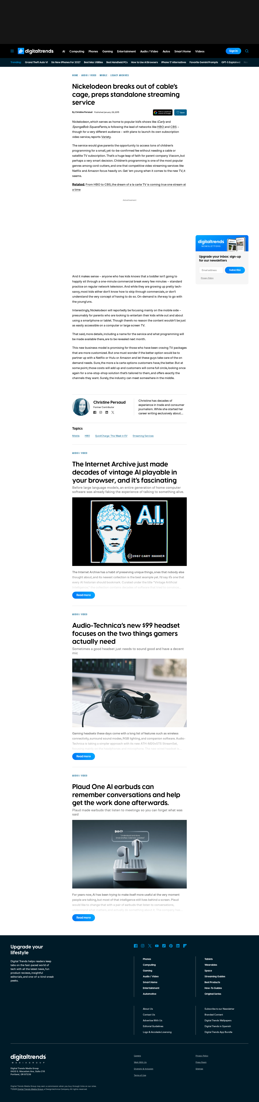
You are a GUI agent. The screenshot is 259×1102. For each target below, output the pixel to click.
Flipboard (185, 946)
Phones (147, 959)
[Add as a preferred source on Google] (162, 112)
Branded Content (214, 1014)
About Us (148, 1008)
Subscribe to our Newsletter (219, 1008)
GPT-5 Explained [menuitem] (230, 62)
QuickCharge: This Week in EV (111, 435)
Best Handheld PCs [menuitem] (117, 62)
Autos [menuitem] (166, 51)
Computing (149, 965)
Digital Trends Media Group (30, 1089)
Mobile (75, 435)
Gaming (147, 971)
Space (208, 971)
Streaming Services (143, 435)
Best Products (212, 982)
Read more (83, 595)
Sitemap (199, 1068)
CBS (173, 127)
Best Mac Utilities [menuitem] (93, 62)
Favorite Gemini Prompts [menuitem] (204, 62)
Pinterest (171, 946)
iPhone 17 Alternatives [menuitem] (173, 62)
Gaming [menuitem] (107, 51)
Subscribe (235, 270)
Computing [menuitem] (76, 51)
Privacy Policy (207, 278)
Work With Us (140, 1062)
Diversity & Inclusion (143, 1068)
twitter (112, 412)
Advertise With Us (152, 1020)
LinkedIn (178, 946)
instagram (100, 412)
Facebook (135, 946)
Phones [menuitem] (93, 51)
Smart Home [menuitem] (182, 51)
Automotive (149, 994)
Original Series (213, 994)
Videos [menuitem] (199, 51)
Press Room (201, 1062)
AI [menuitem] (63, 51)
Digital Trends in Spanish (218, 1026)
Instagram (142, 946)
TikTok (164, 946)
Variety (106, 137)
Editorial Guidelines (153, 1026)
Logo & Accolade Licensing (157, 1031)
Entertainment (151, 988)
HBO (161, 127)
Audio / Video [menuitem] (149, 51)
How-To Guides (213, 988)
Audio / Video (151, 976)
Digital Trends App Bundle (218, 1031)
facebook (94, 412)
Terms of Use (140, 1075)
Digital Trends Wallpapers (218, 1020)
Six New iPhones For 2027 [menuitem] (66, 62)
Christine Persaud (83, 112)
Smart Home (150, 982)
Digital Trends (29, 55)
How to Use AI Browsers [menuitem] (144, 62)
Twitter (150, 946)
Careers (137, 1055)
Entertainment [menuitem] (126, 51)
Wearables (211, 965)
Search (247, 51)
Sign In (233, 51)
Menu (12, 51)
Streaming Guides (215, 976)
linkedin (106, 412)
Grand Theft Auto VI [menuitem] (36, 62)
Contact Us (149, 1014)
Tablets (209, 959)
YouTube (157, 946)
